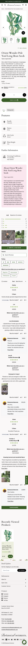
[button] (22, 48)
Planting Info (10, 110)
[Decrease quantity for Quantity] (3, 95)
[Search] (5, 5)
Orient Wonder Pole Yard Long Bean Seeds (6, 547)
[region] (14, 237)
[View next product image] (24, 27)
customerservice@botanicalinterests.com (11, 627)
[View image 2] (11, 40)
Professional (6, 275)
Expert (14, 275)
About (3, 110)
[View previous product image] (3, 27)
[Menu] (2, 5)
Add (9, 556)
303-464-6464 (10, 623)
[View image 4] (25, 40)
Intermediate (13, 272)
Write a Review (18, 248)
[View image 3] (18, 40)
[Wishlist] (23, 5)
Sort (13, 281)
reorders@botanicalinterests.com (9, 629)
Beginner (5, 272)
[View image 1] (4, 40)
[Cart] (26, 5)
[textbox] (14, 255)
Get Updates (22, 570)
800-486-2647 (10, 621)
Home (2, 8)
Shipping (6, 87)
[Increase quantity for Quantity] (24, 95)
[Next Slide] (25, 237)
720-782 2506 (8, 619)
